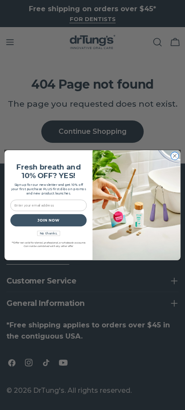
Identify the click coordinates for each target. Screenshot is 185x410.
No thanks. (48, 233)
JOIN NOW (48, 220)
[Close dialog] (175, 156)
